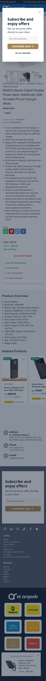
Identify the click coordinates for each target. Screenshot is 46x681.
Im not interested (22, 53)
